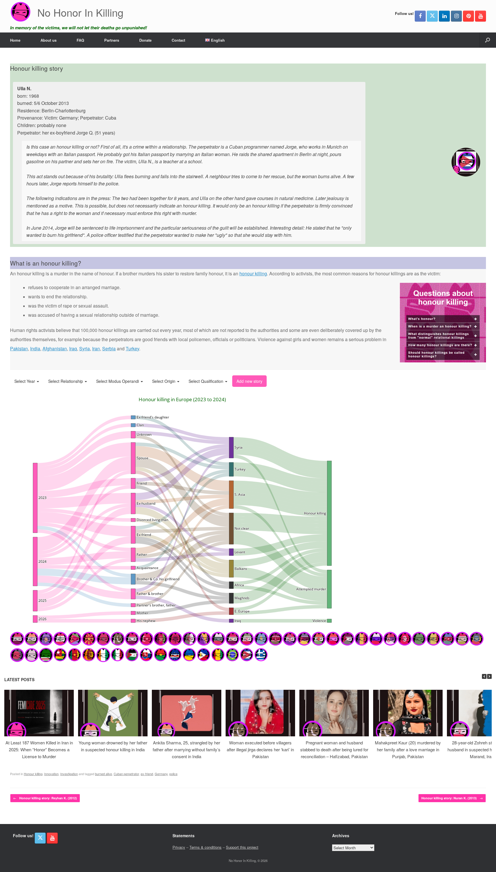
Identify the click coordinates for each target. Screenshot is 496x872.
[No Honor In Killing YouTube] (480, 16)
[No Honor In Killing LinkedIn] (444, 16)
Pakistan (19, 348)
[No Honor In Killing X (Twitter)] (432, 16)
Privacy (179, 847)
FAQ (80, 40)
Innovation (51, 773)
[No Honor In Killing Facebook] (420, 16)
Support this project (242, 847)
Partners (111, 40)
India (35, 348)
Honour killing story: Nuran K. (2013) (452, 798)
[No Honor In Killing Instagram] (456, 16)
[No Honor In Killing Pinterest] (468, 16)
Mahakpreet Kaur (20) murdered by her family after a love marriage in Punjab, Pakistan (408, 749)
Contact (178, 40)
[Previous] (484, 676)
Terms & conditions (205, 847)
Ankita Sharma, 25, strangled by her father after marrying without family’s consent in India (186, 749)
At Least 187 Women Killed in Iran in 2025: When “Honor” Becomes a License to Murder (39, 749)
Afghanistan (54, 348)
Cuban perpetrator (126, 773)
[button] (487, 40)
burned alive (103, 773)
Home (15, 40)
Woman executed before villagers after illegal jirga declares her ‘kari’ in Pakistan (260, 749)
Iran (96, 348)
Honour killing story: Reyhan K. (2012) (45, 798)
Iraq (73, 348)
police (173, 773)
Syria (84, 348)
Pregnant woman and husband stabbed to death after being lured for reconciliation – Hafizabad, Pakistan (334, 749)
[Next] (489, 676)
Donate (145, 40)
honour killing (253, 273)
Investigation (69, 773)
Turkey (132, 348)
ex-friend (147, 773)
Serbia (109, 348)
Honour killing (33, 773)
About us (48, 40)
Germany (161, 773)
